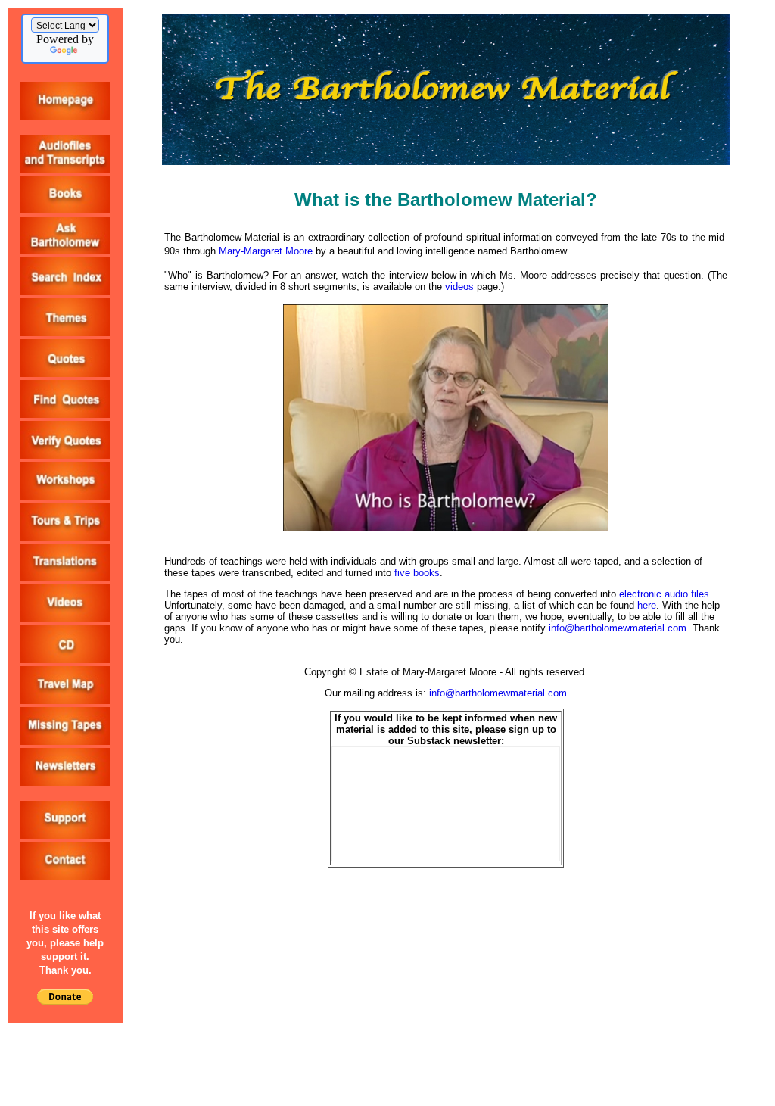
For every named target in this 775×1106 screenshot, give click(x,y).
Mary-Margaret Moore (266, 251)
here (646, 605)
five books (417, 572)
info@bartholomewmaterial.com (617, 628)
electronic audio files (664, 594)
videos (459, 286)
